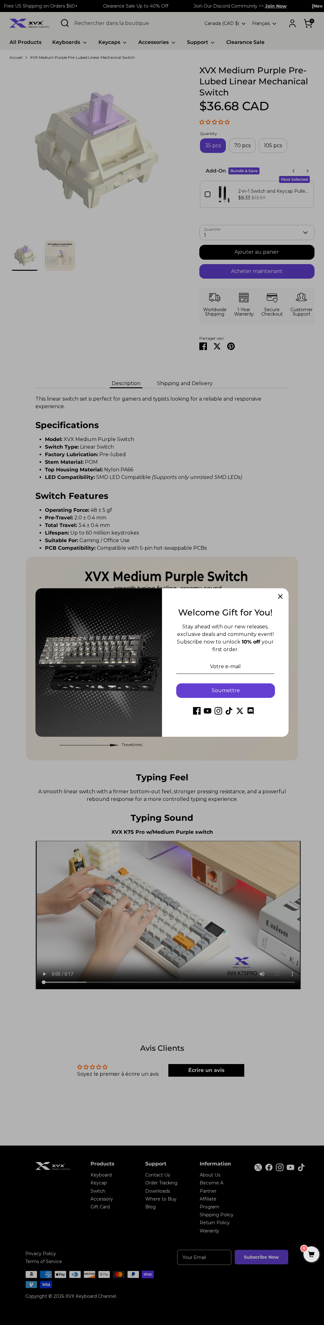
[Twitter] (240, 711)
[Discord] (250, 711)
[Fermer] (280, 596)
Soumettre (226, 690)
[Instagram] (218, 711)
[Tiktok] (229, 711)
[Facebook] (197, 711)
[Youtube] (207, 711)
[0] (311, 1255)
